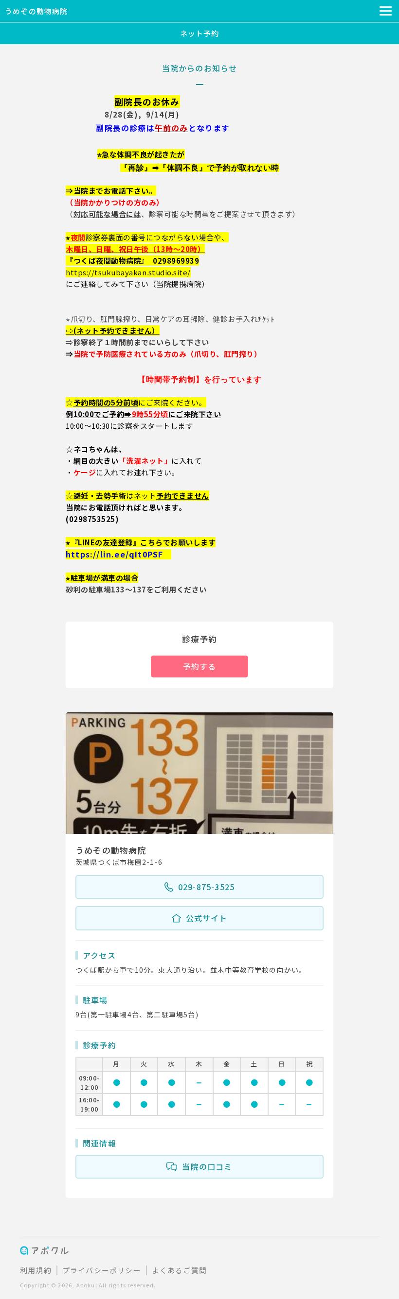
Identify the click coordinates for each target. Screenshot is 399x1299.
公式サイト (207, 918)
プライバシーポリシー (101, 1270)
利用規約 (36, 1270)
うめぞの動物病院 (36, 11)
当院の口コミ (207, 1166)
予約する (200, 666)
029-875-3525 (206, 887)
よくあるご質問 (179, 1270)
